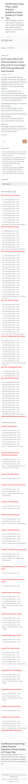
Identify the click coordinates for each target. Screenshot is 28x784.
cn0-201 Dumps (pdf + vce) (11, 506)
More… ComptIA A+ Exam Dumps (13, 446)
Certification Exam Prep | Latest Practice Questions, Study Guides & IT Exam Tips (14, 11)
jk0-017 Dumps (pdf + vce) (11, 596)
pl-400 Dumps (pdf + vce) (11, 292)
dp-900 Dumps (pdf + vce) (11, 347)
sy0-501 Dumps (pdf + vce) (11, 622)
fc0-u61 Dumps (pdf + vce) (11, 556)
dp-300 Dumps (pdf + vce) (11, 247)
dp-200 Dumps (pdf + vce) (11, 240)
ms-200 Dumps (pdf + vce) (11, 313)
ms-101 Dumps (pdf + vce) (11, 311)
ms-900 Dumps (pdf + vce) (11, 358)
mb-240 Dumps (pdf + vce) (11, 264)
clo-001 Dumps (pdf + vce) (11, 489)
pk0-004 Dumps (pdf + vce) (11, 601)
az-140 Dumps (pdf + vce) (11, 204)
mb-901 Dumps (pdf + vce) (11, 349)
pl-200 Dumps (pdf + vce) (11, 289)
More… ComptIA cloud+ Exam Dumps (14, 543)
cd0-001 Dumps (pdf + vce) (11, 478)
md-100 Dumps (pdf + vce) (11, 304)
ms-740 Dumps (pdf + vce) (11, 331)
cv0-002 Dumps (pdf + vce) (11, 536)
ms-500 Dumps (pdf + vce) (11, 325)
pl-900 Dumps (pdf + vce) (11, 356)
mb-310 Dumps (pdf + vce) (11, 269)
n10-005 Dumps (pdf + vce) (11, 674)
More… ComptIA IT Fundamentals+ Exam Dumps (13, 559)
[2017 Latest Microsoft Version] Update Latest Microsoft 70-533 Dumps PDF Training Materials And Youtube (13, 64)
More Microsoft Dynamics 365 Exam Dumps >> (14, 297)
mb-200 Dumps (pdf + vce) (11, 255)
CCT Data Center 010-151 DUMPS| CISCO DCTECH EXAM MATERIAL (13, 168)
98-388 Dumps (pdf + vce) (11, 412)
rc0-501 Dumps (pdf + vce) (11, 620)
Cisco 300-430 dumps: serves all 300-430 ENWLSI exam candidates (14, 172)
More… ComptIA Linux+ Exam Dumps (14, 664)
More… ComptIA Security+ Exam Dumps (13, 628)
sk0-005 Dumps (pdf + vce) (11, 726)
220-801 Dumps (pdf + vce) (11, 430)
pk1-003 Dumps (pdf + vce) (11, 603)
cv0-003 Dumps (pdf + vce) (11, 538)
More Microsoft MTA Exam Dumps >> (14, 414)
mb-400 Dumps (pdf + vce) (11, 276)
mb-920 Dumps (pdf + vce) (11, 354)
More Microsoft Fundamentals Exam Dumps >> (14, 364)
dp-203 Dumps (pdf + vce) (11, 244)
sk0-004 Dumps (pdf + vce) (11, 723)
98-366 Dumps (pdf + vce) (11, 396)
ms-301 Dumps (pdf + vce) (11, 322)
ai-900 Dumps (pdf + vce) (11, 345)
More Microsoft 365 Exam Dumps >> (14, 334)
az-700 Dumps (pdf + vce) (11, 222)
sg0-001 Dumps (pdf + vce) (11, 710)
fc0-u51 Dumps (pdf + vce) (11, 554)
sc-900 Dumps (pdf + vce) (11, 361)
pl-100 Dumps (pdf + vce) (11, 287)
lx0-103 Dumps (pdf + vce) (11, 657)
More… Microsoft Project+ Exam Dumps (13, 606)
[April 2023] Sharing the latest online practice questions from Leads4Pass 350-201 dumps (14, 153)
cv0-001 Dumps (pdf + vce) (11, 534)
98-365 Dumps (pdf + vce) (11, 393)
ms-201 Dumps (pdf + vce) (11, 316)
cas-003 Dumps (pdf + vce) (11, 461)
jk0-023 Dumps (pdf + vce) (11, 639)
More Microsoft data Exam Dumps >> (14, 249)
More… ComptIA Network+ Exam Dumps (13, 682)
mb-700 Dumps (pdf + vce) (11, 283)
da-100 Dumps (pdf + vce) (11, 235)
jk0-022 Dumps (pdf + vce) (11, 618)
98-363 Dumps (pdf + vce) (11, 389)
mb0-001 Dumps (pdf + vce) (11, 642)
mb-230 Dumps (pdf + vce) (11, 262)
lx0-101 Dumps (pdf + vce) (11, 652)
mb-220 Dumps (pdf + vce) (11, 260)
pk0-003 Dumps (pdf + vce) (11, 599)
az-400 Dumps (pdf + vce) (11, 215)
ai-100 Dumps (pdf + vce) (11, 231)
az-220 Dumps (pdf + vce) (11, 208)
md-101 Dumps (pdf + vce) (11, 307)
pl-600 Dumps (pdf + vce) (11, 294)
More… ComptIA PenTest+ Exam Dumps (13, 699)
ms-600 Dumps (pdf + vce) (11, 327)
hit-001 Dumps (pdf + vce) (11, 573)
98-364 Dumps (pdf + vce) (11, 391)
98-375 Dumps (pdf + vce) (11, 405)
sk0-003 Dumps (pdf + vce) (11, 721)
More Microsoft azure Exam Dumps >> (15, 224)
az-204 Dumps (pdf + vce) (11, 206)
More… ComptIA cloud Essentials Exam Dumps (13, 494)
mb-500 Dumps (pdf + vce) (11, 278)
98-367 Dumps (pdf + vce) (11, 398)
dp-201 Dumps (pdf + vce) (11, 242)
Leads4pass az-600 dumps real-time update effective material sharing (14, 158)
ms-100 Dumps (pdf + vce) (11, 309)
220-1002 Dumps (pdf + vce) (12, 439)
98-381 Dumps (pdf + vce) (11, 407)
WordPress (17, 781)
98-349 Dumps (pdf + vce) (11, 382)
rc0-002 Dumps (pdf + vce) (11, 464)
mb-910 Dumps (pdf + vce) (11, 352)
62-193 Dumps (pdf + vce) (11, 340)
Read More (4, 135)
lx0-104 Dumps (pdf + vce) (11, 659)
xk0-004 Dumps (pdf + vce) (11, 661)
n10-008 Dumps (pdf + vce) (11, 679)
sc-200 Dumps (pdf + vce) (11, 371)
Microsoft (5, 55)
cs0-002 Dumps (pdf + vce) (11, 521)
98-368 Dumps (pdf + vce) (11, 400)
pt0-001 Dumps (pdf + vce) (11, 693)
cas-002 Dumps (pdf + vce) (11, 459)
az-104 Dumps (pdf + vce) (11, 199)
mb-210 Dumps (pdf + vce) (11, 258)
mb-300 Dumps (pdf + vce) (11, 267)
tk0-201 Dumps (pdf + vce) (11, 508)
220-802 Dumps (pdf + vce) (11, 432)
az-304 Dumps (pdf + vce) (11, 213)
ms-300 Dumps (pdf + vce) (11, 320)
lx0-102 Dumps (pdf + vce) (11, 655)
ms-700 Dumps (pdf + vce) (11, 329)
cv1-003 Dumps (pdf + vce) (11, 541)
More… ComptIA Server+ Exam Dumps (14, 728)
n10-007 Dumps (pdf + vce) (11, 677)
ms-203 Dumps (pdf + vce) (11, 318)
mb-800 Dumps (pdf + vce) (11, 285)
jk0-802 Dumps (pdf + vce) (11, 444)
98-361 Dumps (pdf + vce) (11, 384)
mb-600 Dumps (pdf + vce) (11, 280)
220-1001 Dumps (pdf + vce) (11, 437)
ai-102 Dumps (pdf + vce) (11, 233)
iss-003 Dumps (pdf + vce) (11, 586)
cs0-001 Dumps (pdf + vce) (11, 519)
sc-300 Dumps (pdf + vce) (11, 373)
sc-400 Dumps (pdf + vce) (11, 376)
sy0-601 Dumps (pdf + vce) (11, 625)
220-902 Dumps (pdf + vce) (11, 435)
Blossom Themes (22, 779)
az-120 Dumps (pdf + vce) (11, 202)
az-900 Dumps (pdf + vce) (11, 342)
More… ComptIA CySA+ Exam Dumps (14, 523)
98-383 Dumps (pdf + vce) (11, 409)
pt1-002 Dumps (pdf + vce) (11, 696)
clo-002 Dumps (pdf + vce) (11, 491)
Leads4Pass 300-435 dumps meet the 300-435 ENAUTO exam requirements (13, 163)
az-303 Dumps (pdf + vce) (11, 211)
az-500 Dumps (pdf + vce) (11, 218)
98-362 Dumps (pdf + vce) (11, 387)
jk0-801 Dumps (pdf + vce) (11, 442)
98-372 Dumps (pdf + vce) (11, 402)
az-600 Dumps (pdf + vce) (11, 220)
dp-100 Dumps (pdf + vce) (11, 238)
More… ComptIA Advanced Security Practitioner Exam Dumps (14, 467)
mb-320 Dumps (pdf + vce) (11, 271)
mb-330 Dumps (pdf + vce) (11, 273)
